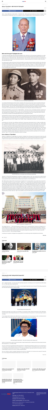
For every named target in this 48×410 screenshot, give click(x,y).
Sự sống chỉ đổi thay (5, 251)
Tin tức (6, 273)
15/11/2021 (3, 276)
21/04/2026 (3, 383)
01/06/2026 (19, 371)
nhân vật (5, 237)
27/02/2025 (34, 253)
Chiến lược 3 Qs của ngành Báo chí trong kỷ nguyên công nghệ (8, 369)
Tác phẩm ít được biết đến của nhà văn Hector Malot (39, 252)
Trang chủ (3, 4)
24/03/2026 (3, 252)
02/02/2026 (19, 252)
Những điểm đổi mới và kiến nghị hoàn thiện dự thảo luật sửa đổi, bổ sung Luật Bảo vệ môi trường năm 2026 (7, 380)
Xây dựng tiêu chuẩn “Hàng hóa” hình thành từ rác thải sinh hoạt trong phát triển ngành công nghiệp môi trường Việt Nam (18, 381)
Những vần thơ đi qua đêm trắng (22, 251)
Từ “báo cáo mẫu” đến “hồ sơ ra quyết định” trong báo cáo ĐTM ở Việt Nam (39, 369)
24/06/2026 (3, 371)
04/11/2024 (15, 263)
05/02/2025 (3, 264)
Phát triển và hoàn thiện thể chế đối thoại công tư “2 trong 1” (23, 369)
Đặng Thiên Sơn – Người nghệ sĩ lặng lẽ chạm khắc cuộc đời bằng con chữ (7, 262)
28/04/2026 (34, 371)
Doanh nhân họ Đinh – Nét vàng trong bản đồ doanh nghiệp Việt (18, 262)
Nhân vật (6, 4)
